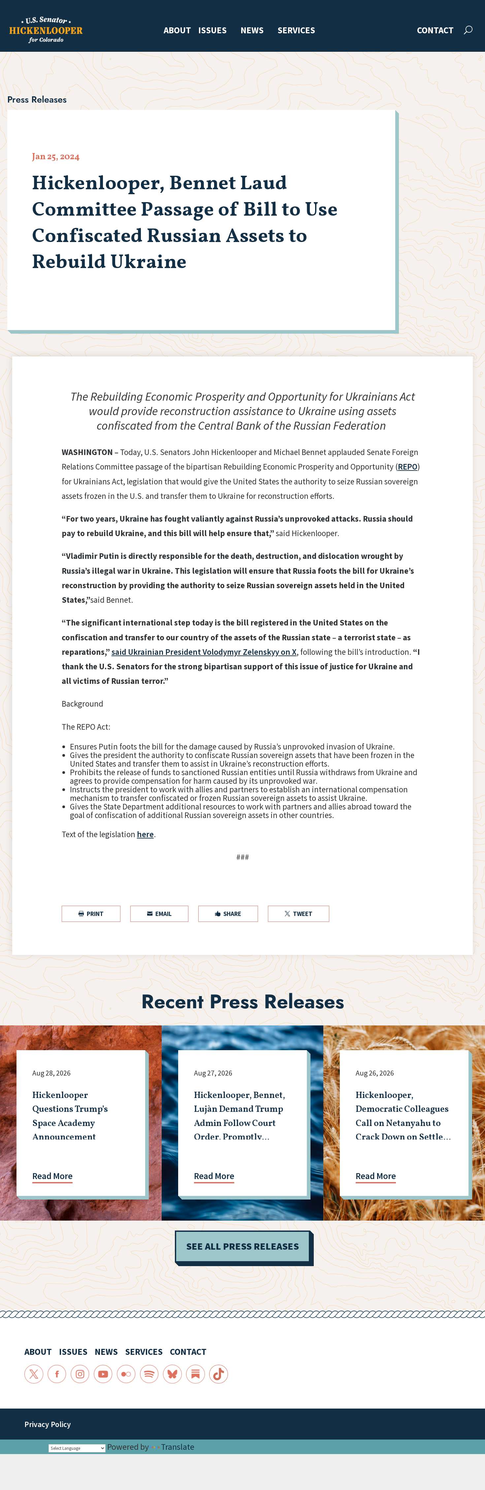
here (145, 834)
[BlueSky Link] (172, 1374)
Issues (212, 31)
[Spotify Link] (149, 1374)
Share (228, 914)
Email (159, 914)
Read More (52, 1175)
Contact (435, 31)
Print (91, 914)
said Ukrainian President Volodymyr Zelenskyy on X (204, 652)
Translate (177, 1446)
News (252, 31)
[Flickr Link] (126, 1374)
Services (296, 31)
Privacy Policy (47, 1424)
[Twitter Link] (34, 1374)
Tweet (298, 914)
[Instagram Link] (80, 1374)
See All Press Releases (242, 1246)
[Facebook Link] (57, 1374)
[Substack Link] (195, 1374)
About (177, 31)
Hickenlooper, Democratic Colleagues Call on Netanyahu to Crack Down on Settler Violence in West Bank (402, 1123)
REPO (407, 466)
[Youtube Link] (103, 1374)
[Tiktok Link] (218, 1374)
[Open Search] (468, 30)
